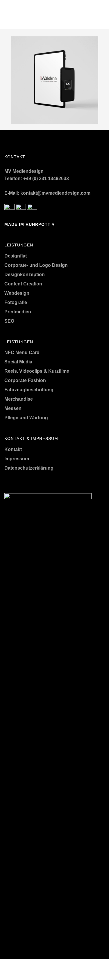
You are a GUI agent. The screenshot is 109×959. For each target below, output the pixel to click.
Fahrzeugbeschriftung (28, 389)
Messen (13, 408)
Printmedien (17, 311)
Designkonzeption (24, 274)
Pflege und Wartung (26, 417)
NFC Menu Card (22, 352)
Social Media (18, 361)
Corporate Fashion (25, 380)
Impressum (16, 458)
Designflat (15, 255)
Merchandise (18, 399)
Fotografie (15, 302)
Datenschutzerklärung (28, 468)
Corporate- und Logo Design (36, 265)
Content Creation (23, 283)
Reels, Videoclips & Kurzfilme (36, 371)
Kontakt (13, 449)
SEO (9, 321)
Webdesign (16, 293)
